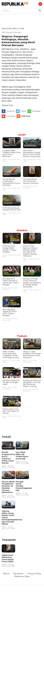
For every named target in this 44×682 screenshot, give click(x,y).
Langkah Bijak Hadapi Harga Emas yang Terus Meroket (12, 153)
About (6, 573)
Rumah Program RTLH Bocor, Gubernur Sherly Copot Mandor (8, 459)
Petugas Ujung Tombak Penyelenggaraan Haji (24, 488)
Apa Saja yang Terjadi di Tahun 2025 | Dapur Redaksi (10, 312)
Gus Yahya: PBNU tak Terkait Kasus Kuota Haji (22, 457)
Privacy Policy (34, 573)
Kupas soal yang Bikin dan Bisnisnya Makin (32, 383)
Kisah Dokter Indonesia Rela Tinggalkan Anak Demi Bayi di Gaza (11, 354)
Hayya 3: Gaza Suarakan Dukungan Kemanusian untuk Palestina (32, 354)
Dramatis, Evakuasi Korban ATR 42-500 (12, 209)
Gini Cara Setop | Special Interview (31, 181)
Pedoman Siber (22, 576)
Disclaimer (18, 573)
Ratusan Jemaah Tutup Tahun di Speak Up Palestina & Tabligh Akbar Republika (32, 283)
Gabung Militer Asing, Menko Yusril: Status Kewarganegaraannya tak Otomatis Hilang (12, 519)
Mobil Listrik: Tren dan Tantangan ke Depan (11, 411)
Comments (10, 116)
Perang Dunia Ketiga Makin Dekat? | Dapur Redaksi (9, 249)
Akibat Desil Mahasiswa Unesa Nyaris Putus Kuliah (8, 560)
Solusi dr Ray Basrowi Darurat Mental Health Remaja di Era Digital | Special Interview (30, 251)
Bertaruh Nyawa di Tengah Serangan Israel (11, 382)
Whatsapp (36, 111)
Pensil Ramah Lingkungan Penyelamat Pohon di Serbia (11, 182)
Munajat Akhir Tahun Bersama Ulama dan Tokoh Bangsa (11, 282)
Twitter (23, 111)
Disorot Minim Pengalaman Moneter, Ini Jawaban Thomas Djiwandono (8, 489)
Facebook (10, 111)
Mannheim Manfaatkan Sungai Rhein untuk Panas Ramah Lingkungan (32, 153)
